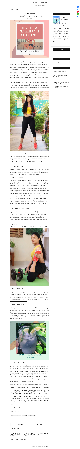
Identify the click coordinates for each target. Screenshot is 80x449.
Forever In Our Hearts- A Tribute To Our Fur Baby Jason (61, 79)
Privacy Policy (22, 439)
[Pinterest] (78, 12)
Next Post (39, 424)
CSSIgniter (46, 446)
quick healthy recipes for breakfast (18, 300)
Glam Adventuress (40, 3)
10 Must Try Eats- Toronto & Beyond (60, 72)
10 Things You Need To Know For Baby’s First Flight (61, 83)
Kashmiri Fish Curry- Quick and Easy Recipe (60, 87)
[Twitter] (78, 9)
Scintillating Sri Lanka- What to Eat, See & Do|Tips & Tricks (29, 434)
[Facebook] (78, 7)
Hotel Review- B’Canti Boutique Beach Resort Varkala (15, 434)
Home (11, 9)
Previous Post (20, 424)
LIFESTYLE (24, 415)
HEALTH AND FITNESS (30, 13)
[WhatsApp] (78, 14)
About (16, 9)
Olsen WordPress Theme (37, 446)
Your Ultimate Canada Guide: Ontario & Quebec (60, 76)
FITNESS (13, 415)
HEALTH (18, 415)
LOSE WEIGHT (32, 415)
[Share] (78, 16)
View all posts (56, 43)
